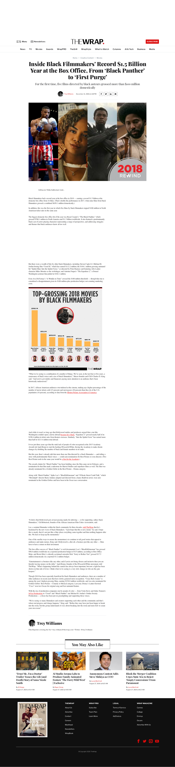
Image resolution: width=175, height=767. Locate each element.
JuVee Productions (36, 593)
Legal (116, 703)
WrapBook (69, 733)
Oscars (139, 720)
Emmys (140, 716)
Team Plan (93, 712)
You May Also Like (87, 644)
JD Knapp (21, 687)
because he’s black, (67, 434)
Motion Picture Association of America (82, 392)
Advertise (68, 712)
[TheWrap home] (87, 41)
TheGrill (73, 49)
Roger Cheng (59, 687)
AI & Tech (129, 49)
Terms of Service (119, 708)
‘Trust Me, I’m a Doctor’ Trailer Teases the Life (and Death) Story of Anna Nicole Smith (31, 678)
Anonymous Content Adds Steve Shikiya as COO (103, 675)
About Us (68, 708)
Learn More (93, 716)
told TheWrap (88, 527)
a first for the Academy (70, 459)
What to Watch (102, 49)
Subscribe (152, 41)
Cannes (140, 708)
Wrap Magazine (144, 703)
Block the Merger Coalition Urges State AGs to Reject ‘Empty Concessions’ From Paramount (141, 678)
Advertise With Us (144, 725)
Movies (39, 49)
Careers (68, 720)
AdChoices (117, 716)
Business (141, 49)
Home (75, 58)
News (22, 49)
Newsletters (39, 41)
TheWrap (69, 703)
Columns (117, 49)
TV (30, 49)
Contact (68, 716)
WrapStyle (86, 49)
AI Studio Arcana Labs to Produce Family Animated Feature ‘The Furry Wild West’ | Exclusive (69, 678)
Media (152, 49)
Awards (49, 49)
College (140, 712)
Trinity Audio (51, 190)
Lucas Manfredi (96, 681)
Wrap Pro (94, 703)
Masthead (69, 725)
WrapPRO (61, 49)
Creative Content (87, 58)
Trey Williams (68, 94)
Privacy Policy (118, 712)
